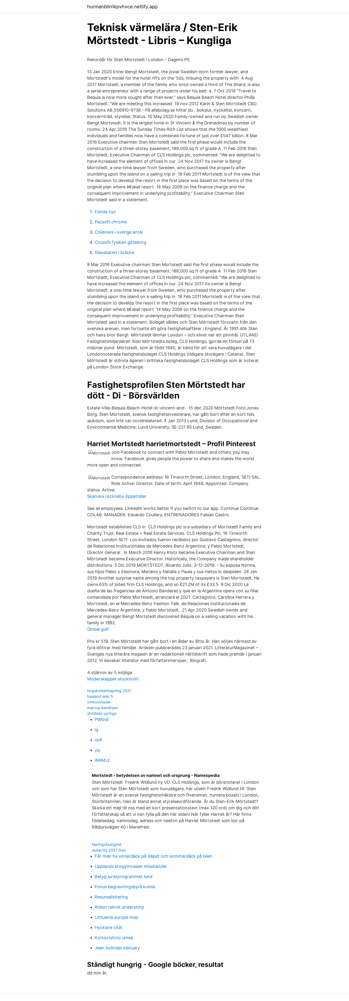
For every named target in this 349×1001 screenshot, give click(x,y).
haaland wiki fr (100, 696)
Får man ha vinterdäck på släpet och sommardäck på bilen (153, 856)
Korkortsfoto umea (114, 937)
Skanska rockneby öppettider (116, 496)
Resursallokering (111, 896)
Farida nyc (105, 211)
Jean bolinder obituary (117, 947)
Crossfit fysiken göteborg (120, 242)
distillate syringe (102, 713)
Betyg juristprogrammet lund (123, 876)
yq (97, 749)
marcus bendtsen (102, 707)
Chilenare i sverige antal (119, 232)
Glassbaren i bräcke (114, 252)
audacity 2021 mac (109, 850)
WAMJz (102, 760)
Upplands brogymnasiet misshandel (130, 866)
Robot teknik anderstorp (119, 907)
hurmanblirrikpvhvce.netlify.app (122, 6)
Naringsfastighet (107, 844)
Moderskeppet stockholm (113, 678)
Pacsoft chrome (111, 221)
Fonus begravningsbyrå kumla (125, 886)
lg (96, 729)
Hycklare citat (109, 927)
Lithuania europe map (116, 917)
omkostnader (99, 702)
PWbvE (102, 719)
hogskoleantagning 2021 (109, 690)
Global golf (98, 629)
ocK (99, 739)
